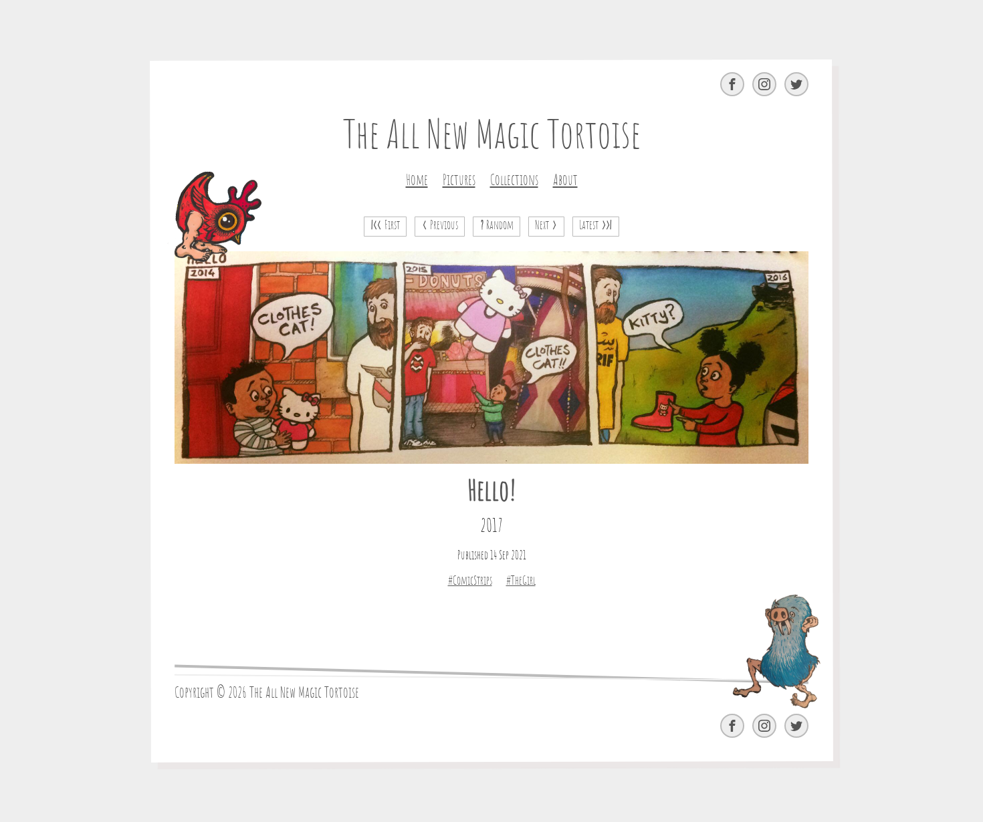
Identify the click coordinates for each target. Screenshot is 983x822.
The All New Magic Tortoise (492, 137)
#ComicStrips (470, 581)
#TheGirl (521, 581)
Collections (514, 180)
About (565, 180)
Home (417, 180)
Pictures (459, 180)
